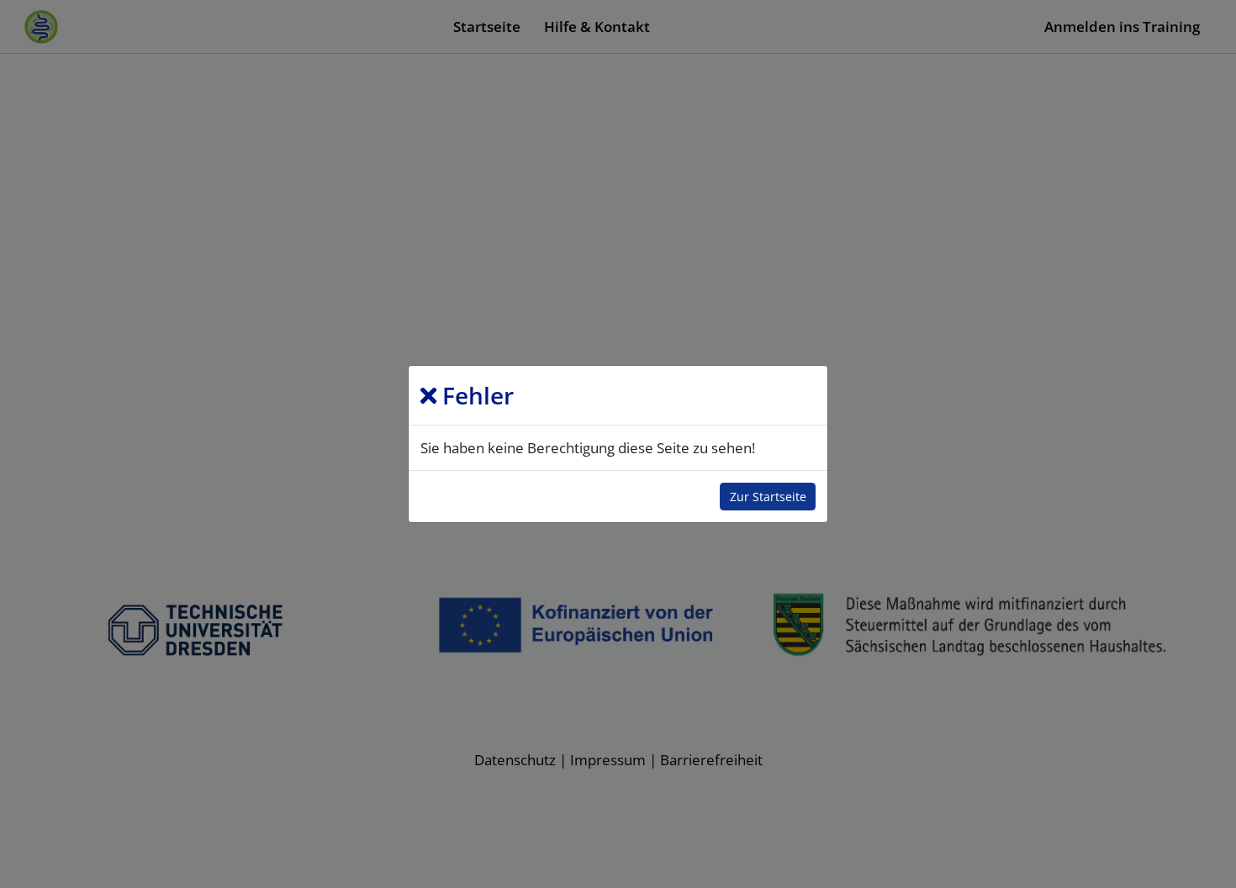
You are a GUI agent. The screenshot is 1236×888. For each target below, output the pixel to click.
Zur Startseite (768, 497)
